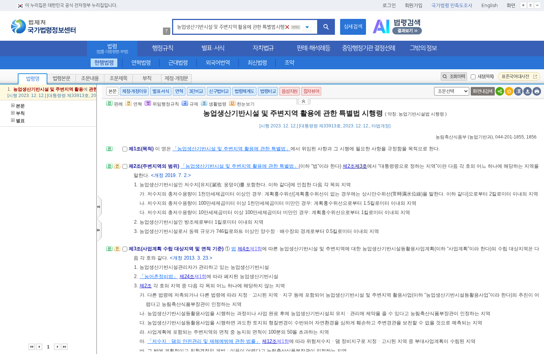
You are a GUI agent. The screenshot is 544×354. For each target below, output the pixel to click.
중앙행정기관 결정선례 (368, 48)
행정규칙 (162, 48)
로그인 (389, 5)
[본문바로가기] (304, 101)
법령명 (32, 79)
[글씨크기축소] (537, 5)
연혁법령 (141, 63)
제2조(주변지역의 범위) (155, 166)
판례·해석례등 (313, 48)
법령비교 (268, 91)
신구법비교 (219, 91)
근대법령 (178, 63)
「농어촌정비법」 (159, 276)
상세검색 (353, 27)
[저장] (527, 91)
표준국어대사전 (515, 76)
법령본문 (61, 78)
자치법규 (263, 48)
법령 (112, 48)
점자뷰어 (311, 91)
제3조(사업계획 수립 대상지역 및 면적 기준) (177, 248)
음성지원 (289, 91)
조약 (289, 63)
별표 (20, 120)
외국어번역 (218, 63)
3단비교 (196, 91)
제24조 (186, 276)
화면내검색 (483, 91)
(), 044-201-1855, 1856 (486, 137)
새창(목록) (485, 76)
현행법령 (104, 63)
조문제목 (118, 78)
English (489, 5)
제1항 (256, 248)
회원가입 (414, 5)
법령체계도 (244, 91)
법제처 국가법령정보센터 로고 (43, 26)
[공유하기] (500, 91)
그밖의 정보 (423, 48)
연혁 (179, 91)
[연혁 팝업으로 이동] (117, 168)
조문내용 (90, 78)
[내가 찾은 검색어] (307, 27)
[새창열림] (397, 26)
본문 (20, 105)
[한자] (518, 91)
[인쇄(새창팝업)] (537, 91)
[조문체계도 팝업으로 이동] (109, 151)
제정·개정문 (176, 78)
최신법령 (257, 63)
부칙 (146, 78)
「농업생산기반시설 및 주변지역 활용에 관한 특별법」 (231, 148)
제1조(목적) (142, 148)
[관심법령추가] (509, 91)
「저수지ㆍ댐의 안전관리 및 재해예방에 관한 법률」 (204, 341)
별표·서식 (212, 48)
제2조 (349, 166)
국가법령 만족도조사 (452, 5)
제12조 (269, 341)
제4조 (244, 248)
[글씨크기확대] (523, 5)
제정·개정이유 (134, 91)
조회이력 (456, 76)
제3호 (361, 166)
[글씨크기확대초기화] (530, 5)
